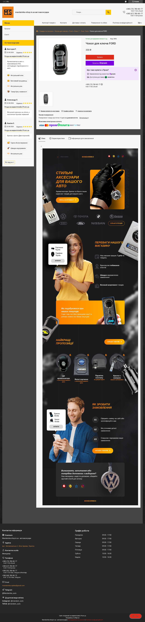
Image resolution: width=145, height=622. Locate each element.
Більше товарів (113, 341)
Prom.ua (83, 616)
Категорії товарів (48, 23)
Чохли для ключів (61, 31)
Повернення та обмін (99, 23)
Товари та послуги (46, 31)
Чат (137, 616)
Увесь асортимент (66, 200)
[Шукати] (108, 12)
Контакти (63, 23)
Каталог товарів (101, 450)
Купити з (96, 63)
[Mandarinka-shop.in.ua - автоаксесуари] (7, 12)
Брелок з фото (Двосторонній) (18, 136)
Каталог (7, 29)
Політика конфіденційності (122, 23)
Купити (100, 57)
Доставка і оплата (79, 23)
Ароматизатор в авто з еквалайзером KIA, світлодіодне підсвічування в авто (17, 65)
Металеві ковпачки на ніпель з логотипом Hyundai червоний (18, 113)
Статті (7, 34)
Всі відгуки (9, 162)
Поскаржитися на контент (76, 620)
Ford (71, 31)
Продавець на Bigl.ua (72, 618)
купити (58, 260)
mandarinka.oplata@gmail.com (13, 585)
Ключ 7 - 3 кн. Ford (81, 31)
